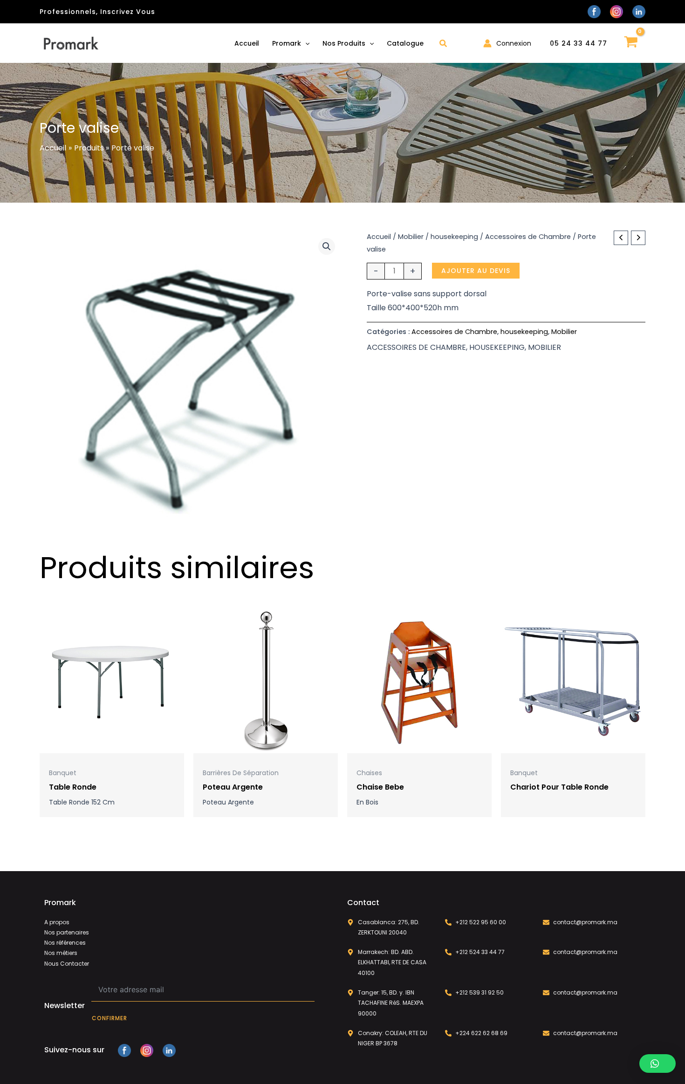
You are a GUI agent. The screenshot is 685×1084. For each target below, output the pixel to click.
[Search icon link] (443, 44)
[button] (326, 246)
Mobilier (411, 236)
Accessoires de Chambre (528, 236)
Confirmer (109, 1018)
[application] (305, 43)
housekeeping (454, 236)
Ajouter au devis (475, 270)
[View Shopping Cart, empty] (630, 43)
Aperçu (112, 745)
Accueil (379, 236)
